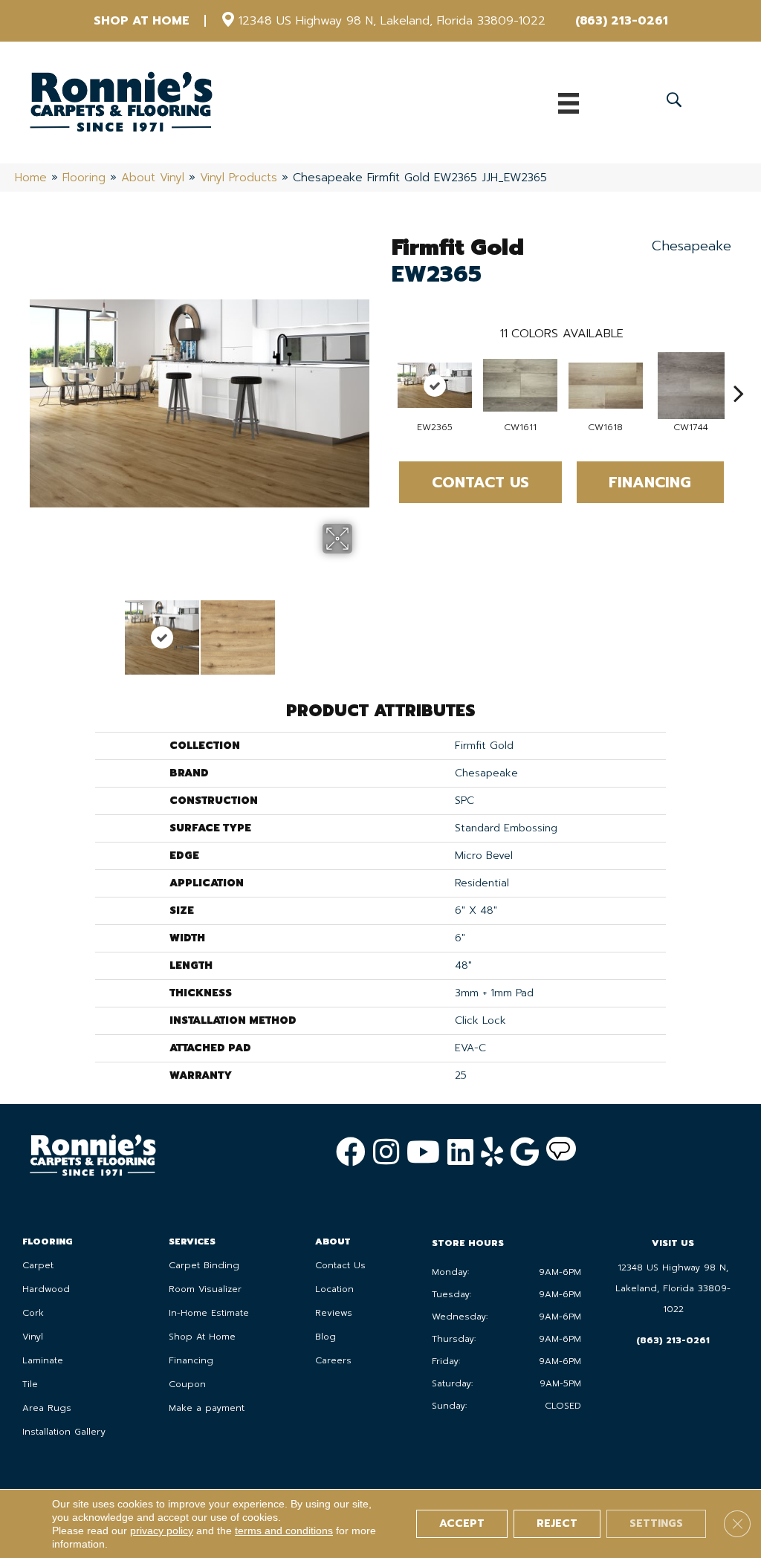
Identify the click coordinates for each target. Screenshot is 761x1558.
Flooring (84, 177)
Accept (462, 1523)
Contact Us (480, 482)
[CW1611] (520, 385)
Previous (37, 630)
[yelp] (492, 1151)
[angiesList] (561, 1152)
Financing (650, 482)
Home (31, 177)
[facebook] (351, 1151)
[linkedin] (460, 1151)
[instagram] (386, 1151)
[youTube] (423, 1151)
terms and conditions (284, 1530)
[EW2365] (435, 385)
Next (361, 630)
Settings (656, 1523)
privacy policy (161, 1530)
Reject (557, 1523)
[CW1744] (691, 385)
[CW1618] (606, 385)
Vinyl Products (238, 177)
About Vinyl (152, 177)
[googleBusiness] (525, 1151)
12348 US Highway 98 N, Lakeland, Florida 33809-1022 (392, 21)
